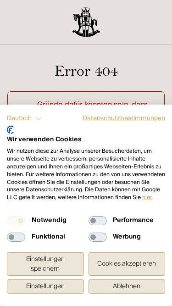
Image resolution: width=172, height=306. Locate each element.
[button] (24, 118)
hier (146, 197)
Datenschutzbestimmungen (124, 118)
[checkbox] (16, 220)
